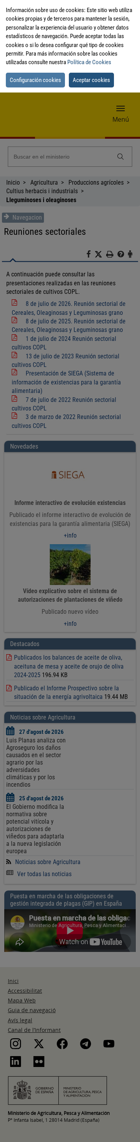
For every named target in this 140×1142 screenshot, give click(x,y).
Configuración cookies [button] (35, 80)
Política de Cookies (89, 62)
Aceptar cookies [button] (91, 80)
